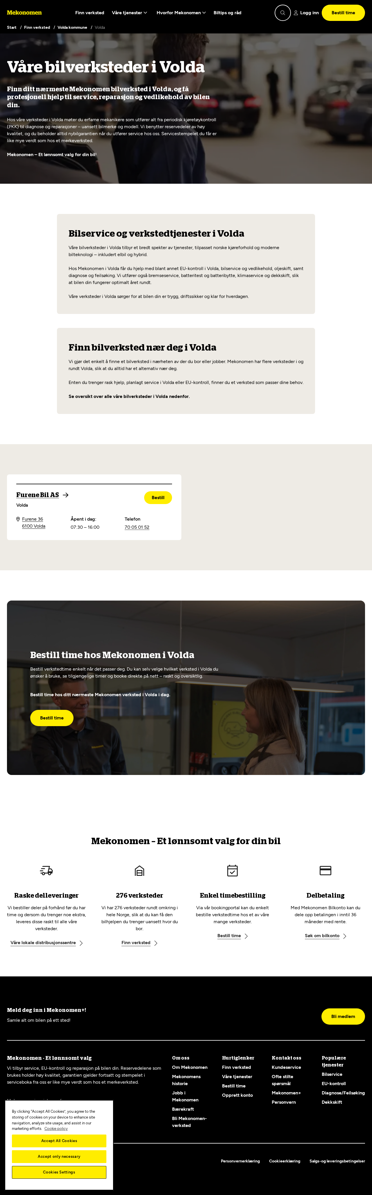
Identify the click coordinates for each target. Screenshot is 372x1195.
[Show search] (283, 13)
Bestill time (343, 12)
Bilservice (332, 1074)
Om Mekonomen (190, 1067)
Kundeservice (286, 1067)
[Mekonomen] (24, 12)
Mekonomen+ (286, 1093)
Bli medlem (343, 1016)
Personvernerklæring (240, 1161)
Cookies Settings (59, 1172)
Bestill (158, 497)
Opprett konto (237, 1095)
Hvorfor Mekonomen (179, 12)
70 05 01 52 (137, 527)
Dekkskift (332, 1102)
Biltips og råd (228, 12)
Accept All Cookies (59, 1141)
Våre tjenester (127, 12)
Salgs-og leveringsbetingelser (337, 1161)
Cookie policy (56, 1128)
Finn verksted (89, 12)
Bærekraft (183, 1109)
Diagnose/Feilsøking (343, 1093)
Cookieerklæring (284, 1161)
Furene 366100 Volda (33, 522)
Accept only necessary (59, 1156)
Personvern (284, 1102)
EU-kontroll (334, 1083)
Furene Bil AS (37, 495)
